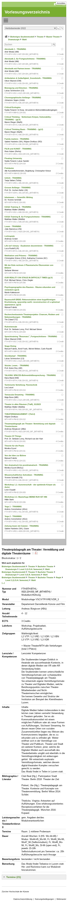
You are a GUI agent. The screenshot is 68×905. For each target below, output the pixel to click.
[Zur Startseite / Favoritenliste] (6, 37)
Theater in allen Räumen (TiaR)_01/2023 (23, 404)
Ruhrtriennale (11, 327)
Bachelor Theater (45, 566)
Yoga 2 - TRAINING (13, 516)
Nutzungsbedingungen (44, 899)
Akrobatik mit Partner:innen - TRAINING (23, 68)
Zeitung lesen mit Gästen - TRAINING (22, 526)
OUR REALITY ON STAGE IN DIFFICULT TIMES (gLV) (29, 277)
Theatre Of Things (13, 436)
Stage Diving (11, 346)
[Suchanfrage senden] (54, 44)
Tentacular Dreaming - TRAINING (20, 395)
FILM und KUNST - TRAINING (18, 149)
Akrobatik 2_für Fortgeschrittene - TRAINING (25, 59)
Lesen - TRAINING (13, 226)
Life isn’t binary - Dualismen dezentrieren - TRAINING (29, 246)
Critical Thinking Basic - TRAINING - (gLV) (24, 129)
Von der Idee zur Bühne (16, 455)
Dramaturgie (14, 39)
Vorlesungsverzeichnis (27, 12)
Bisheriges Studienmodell (22, 37)
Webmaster (61, 899)
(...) (3, 583)
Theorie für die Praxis (15, 446)
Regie (58, 577)
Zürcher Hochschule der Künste (15, 891)
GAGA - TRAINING (13, 178)
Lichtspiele (10, 236)
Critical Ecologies (13, 107)
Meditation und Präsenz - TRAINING (21, 255)
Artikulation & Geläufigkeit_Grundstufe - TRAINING (28, 78)
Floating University (13, 158)
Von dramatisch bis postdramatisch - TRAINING (27, 465)
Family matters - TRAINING (17, 139)
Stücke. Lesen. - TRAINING (17, 365)
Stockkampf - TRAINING (16, 356)
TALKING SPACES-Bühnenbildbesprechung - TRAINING (30, 375)
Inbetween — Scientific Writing (19, 197)
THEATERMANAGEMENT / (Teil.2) (20, 414)
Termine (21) (13, 877)
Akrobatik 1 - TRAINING (16, 49)
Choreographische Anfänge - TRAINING (23, 97)
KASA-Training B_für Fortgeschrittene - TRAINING (28, 217)
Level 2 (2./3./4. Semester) (31, 569)
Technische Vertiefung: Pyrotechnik (21, 385)
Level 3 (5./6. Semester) (29, 575)
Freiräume (9, 168)
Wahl (24, 39)
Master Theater (53, 37)
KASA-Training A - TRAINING (18, 207)
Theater (40, 37)
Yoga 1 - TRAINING (13, 506)
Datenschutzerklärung (22, 899)
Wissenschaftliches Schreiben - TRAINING (24, 475)
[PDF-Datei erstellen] (36, 553)
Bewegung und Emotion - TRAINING (22, 88)
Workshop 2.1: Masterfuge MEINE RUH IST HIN (26, 497)
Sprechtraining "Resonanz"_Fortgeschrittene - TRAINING (31, 336)
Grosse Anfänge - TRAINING (18, 187)
